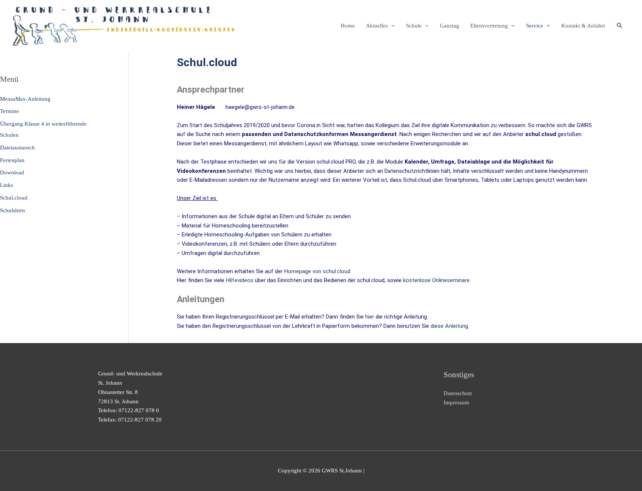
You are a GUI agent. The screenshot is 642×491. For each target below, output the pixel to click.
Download (12, 172)
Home (348, 26)
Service (534, 26)
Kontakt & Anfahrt (583, 26)
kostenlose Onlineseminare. (437, 280)
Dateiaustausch (17, 148)
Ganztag (449, 26)
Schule (414, 26)
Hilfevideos (239, 280)
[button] (619, 25)
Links (6, 185)
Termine (9, 111)
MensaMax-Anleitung (25, 99)
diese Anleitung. (450, 326)
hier (369, 316)
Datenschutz (458, 393)
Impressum (456, 403)
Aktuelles (377, 26)
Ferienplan (12, 160)
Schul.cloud (13, 198)
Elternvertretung (489, 26)
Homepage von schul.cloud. (317, 271)
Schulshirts (12, 210)
